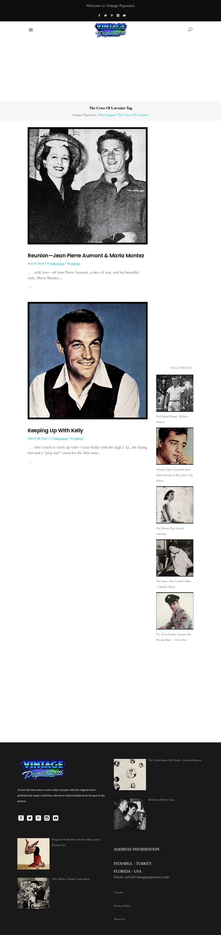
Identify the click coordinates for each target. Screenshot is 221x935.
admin (75, 263)
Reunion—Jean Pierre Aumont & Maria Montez (86, 255)
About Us (119, 919)
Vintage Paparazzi (84, 114)
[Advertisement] (110, 69)
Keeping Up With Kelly (55, 430)
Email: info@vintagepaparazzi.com (141, 877)
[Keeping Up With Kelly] (88, 360)
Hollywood (57, 263)
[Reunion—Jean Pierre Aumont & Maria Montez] (88, 185)
